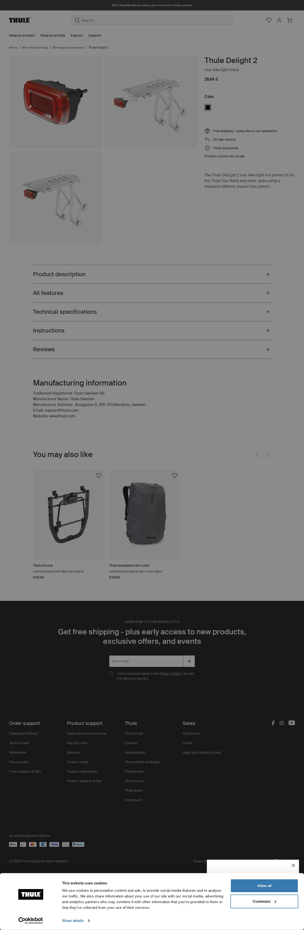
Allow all (264, 886)
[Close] (293, 865)
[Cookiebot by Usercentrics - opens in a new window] (31, 920)
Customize (262, 901)
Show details (73, 921)
